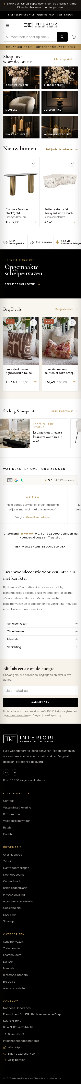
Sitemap (8, 921)
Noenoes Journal (14, 874)
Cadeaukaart (11, 881)
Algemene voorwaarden (18, 901)
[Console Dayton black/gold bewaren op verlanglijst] (33, 162)
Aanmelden (40, 702)
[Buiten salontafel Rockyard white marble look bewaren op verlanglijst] (72, 162)
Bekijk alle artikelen (63, 411)
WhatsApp (15, 1047)
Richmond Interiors (15, 975)
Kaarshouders (12, 955)
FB (15, 772)
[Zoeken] (62, 37)
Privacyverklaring (14, 894)
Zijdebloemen (16, 631)
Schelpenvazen (17, 623)
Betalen (8, 827)
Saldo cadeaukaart (15, 888)
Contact (8, 801)
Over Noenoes (12, 854)
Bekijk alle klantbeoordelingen (40, 546)
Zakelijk (8, 861)
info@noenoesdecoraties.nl (21, 1041)
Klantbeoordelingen (16, 868)
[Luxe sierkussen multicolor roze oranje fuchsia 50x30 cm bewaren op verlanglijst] (72, 322)
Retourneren (11, 814)
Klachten (9, 834)
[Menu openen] (7, 25)
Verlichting (14, 647)
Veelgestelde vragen (16, 821)
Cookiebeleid (12, 908)
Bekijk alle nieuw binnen (60, 149)
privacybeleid (66, 711)
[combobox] (30, 37)
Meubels (12, 639)
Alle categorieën (64, 59)
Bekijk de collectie (20, 284)
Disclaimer (10, 914)
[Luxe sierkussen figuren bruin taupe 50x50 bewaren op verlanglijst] (33, 322)
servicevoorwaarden (17, 715)
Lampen (8, 961)
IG (6, 772)
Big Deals (9, 981)
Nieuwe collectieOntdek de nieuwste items (40, 47)
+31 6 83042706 (13, 1034)
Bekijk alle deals (64, 309)
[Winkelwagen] (74, 37)
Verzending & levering (17, 807)
